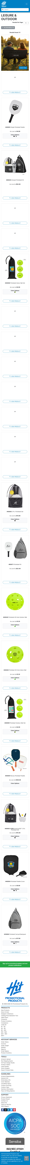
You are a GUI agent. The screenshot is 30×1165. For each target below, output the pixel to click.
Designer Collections (7, 1014)
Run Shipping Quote (7, 1061)
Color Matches (5, 1082)
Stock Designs (5, 1068)
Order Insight (5, 1045)
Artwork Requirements (7, 1076)
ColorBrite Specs (6, 1083)
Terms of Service (6, 1104)
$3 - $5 (3, 1028)
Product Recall (5, 1099)
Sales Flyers (4, 1017)
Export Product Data (7, 1070)
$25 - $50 (4, 1034)
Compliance (4, 1023)
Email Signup (5, 1051)
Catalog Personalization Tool (9, 1015)
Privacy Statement (6, 1097)
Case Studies (5, 1066)
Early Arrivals (5, 1012)
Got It (26, 1158)
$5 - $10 (3, 1030)
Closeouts (4, 1019)
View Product (15, 92)
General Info (4, 1078)
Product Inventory (6, 1021)
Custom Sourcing (6, 1085)
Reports (3, 1049)
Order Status (5, 1042)
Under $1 (3, 1024)
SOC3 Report (5, 1106)
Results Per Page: (18, 22)
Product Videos (5, 1064)
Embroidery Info (6, 1080)
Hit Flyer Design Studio (8, 1063)
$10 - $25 (4, 1032)
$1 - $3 (3, 1026)
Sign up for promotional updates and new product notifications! (15, 964)
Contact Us (4, 1101)
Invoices (3, 1043)
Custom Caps (5, 1087)
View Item (23, 68)
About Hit (4, 1102)
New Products (5, 1010)
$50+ (2, 1035)
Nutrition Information (7, 1089)
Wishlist (3, 1047)
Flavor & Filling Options (8, 1091)
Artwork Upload (6, 1059)
